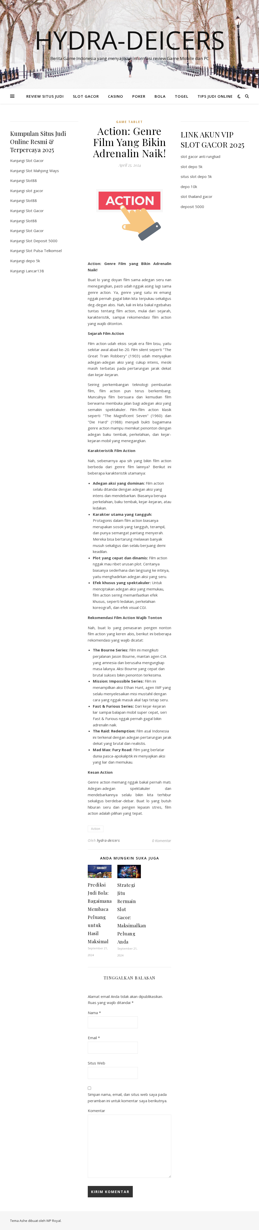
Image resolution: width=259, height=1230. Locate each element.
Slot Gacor (35, 160)
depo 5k (33, 260)
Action (95, 829)
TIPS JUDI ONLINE (215, 96)
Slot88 (31, 180)
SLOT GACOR (86, 96)
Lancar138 (35, 270)
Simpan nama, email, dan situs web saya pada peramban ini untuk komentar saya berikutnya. (127, 1097)
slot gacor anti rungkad (200, 156)
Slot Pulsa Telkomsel (44, 250)
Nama (94, 1012)
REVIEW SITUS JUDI (45, 96)
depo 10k (189, 186)
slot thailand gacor (196, 196)
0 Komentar (161, 840)
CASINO (115, 96)
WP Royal (53, 1220)
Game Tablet (129, 122)
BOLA (160, 96)
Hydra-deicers (129, 39)
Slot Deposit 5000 (41, 240)
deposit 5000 (192, 206)
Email (94, 1037)
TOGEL (181, 96)
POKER (138, 96)
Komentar (96, 1110)
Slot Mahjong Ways (42, 170)
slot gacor (34, 190)
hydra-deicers (108, 840)
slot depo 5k (191, 166)
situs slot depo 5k (196, 176)
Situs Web (96, 1062)
